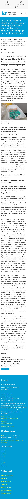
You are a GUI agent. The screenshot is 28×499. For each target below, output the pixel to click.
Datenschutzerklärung (6, 423)
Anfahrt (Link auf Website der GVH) (9, 418)
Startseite (3, 39)
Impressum (4, 421)
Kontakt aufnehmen (6, 416)
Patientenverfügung (6, 481)
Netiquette (4, 466)
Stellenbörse (4, 484)
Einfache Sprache (20, 4)
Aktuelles (15, 39)
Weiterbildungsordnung (7, 475)
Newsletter (4, 478)
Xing (2, 460)
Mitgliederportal (7, 4)
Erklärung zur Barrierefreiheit (8, 426)
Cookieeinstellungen (6, 493)
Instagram (3, 451)
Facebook (3, 454)
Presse (9, 39)
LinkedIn (3, 457)
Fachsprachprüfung (6, 487)
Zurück (5, 369)
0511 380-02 (8, 394)
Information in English (6, 490)
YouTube (3, 463)
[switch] (14, 7)
